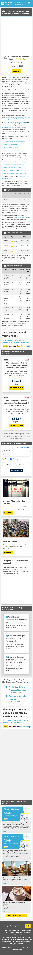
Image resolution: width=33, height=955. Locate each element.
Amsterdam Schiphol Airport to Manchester (17, 689)
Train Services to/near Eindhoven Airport (15, 150)
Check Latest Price (16, 388)
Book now (16, 71)
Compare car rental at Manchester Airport (15, 162)
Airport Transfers (26, 930)
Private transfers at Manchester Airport (14, 164)
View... (5, 831)
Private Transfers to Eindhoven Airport (14, 141)
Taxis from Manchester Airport (12, 170)
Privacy (14, 934)
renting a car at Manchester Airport (17, 122)
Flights (11, 930)
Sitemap (20, 934)
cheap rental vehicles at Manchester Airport (15, 721)
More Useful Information (16, 915)
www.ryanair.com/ (19, 217)
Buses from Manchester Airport (12, 167)
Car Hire (16, 930)
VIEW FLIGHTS (25, 240)
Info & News (19, 932)
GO (27, 926)
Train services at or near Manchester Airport (16, 173)
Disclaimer (27, 932)
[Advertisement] (16, 35)
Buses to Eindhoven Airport (11, 144)
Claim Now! (8, 513)
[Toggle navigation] (29, 3)
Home (5, 930)
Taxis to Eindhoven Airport (11, 147)
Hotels (12, 932)
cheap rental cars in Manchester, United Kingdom (15, 341)
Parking (6, 932)
